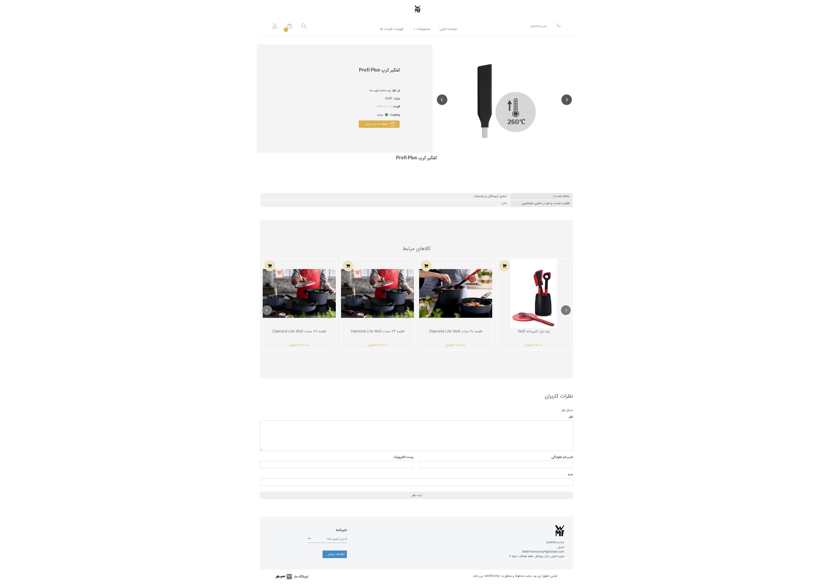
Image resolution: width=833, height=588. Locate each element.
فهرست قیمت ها (391, 29)
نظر (571, 417)
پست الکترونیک (403, 457)
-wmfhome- (492, 576)
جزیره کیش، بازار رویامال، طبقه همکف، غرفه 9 (536, 556)
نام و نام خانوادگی (562, 457)
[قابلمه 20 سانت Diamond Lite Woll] (455, 293)
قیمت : (395, 106)
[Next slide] (566, 99)
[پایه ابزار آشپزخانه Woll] (534, 293)
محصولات (422, 29)
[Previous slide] (442, 99)
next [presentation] (566, 310)
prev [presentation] (267, 310)
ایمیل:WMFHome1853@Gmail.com (543, 549)
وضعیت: (394, 115)
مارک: (396, 99)
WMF (388, 98)
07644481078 (555, 542)
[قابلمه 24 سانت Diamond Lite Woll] (377, 293)
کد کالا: (396, 91)
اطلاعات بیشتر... (334, 554)
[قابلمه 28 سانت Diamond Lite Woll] (299, 293)
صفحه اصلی (448, 29)
